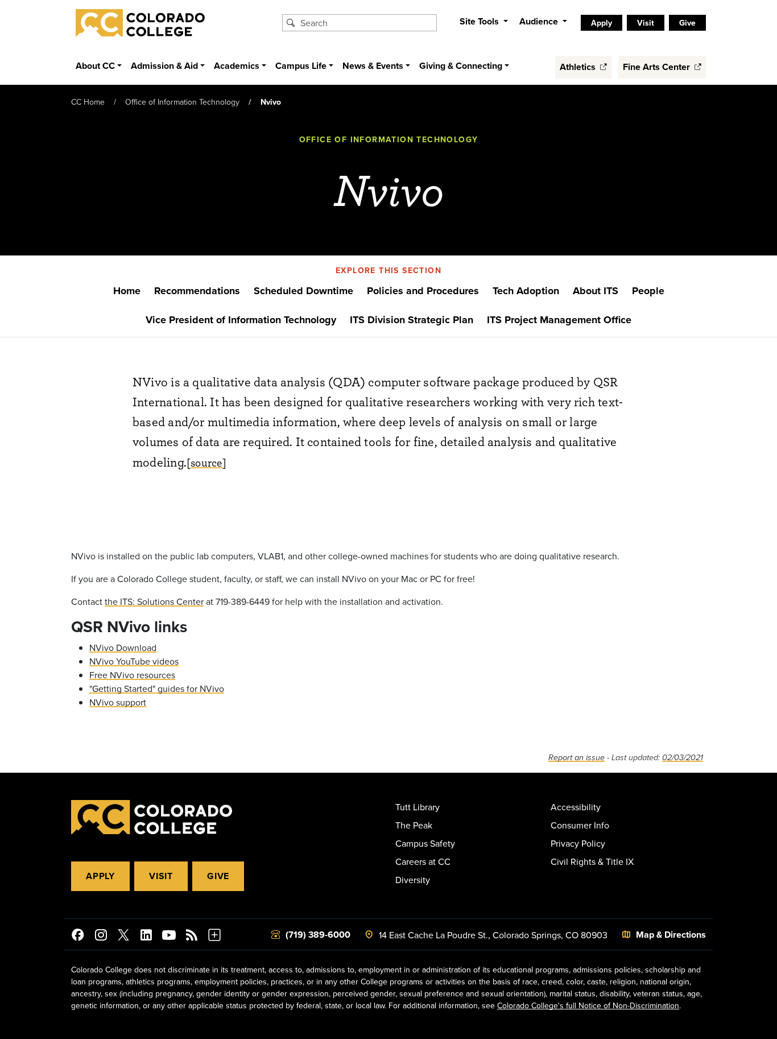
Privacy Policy (578, 843)
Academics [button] (236, 65)
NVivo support (117, 702)
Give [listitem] (687, 22)
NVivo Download (122, 647)
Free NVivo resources (132, 675)
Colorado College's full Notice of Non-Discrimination (588, 1005)
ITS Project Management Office (559, 319)
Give (218, 876)
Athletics (579, 66)
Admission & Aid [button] (164, 65)
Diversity (412, 879)
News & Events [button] (372, 65)
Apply (100, 876)
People (648, 290)
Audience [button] (539, 21)
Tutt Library (417, 807)
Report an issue (576, 757)
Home (126, 290)
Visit (161, 876)
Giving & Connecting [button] (460, 65)
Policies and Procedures (423, 290)
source (206, 462)
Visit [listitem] (645, 22)
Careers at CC (423, 861)
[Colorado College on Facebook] (78, 936)
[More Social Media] (214, 936)
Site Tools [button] (480, 21)
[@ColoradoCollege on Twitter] (123, 936)
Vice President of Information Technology (241, 319)
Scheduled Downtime (303, 290)
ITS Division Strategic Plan (411, 319)
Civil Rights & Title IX (592, 861)
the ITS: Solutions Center (154, 601)
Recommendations (197, 290)
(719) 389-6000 (318, 934)
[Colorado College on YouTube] (169, 936)
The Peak (413, 825)
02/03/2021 (682, 757)
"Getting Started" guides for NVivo (156, 688)
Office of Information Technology (182, 102)
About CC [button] (95, 65)
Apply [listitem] (601, 22)
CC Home (88, 102)
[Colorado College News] (192, 936)
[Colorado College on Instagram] (101, 936)
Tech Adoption (526, 290)
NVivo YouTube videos (134, 661)
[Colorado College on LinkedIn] (146, 936)
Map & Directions (671, 934)
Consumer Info (580, 825)
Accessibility (576, 807)
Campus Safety (425, 843)
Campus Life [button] (300, 65)
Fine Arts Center (657, 66)
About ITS (595, 290)
